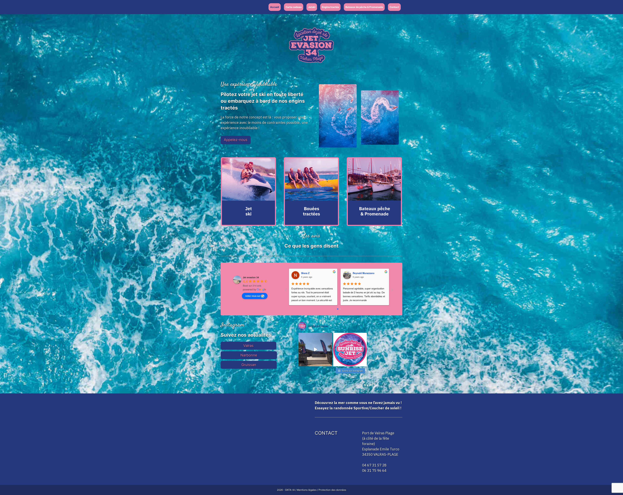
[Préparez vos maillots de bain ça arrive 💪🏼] (350, 349)
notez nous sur (252, 295)
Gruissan (248, 365)
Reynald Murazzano (312, 273)
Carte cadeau (294, 7)
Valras (248, 345)
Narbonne (248, 355)
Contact (394, 7)
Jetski (311, 7)
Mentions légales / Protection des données (321, 489)
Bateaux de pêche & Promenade (364, 7)
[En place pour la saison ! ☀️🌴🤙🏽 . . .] (315, 349)
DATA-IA (290, 489)
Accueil (274, 7)
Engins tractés (330, 7)
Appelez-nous (235, 140)
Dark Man (358, 273)
